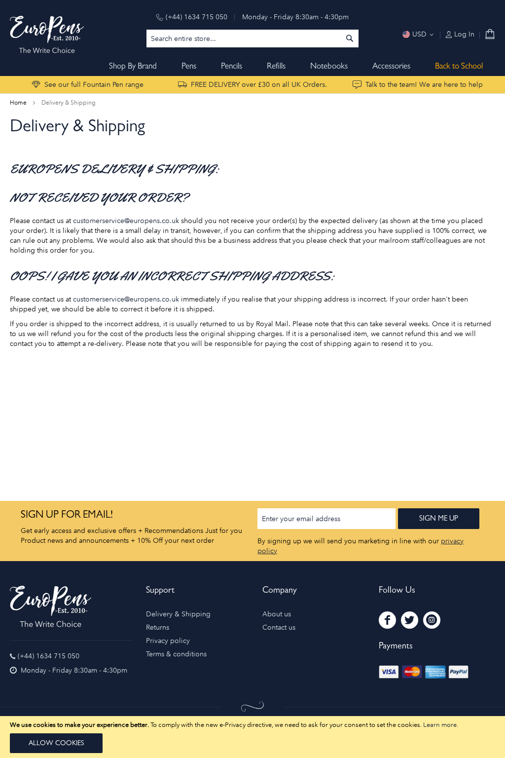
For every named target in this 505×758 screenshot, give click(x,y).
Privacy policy (168, 641)
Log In (463, 34)
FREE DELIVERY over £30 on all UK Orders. (259, 84)
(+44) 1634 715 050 (196, 17)
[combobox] (252, 38)
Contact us (278, 627)
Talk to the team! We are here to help (424, 84)
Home (19, 102)
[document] (252, 737)
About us (276, 614)
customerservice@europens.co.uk (126, 221)
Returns (157, 627)
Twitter (409, 620)
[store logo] (47, 34)
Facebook (387, 620)
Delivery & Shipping (178, 614)
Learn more (440, 724)
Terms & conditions (176, 654)
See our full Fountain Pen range (94, 84)
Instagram (431, 620)
